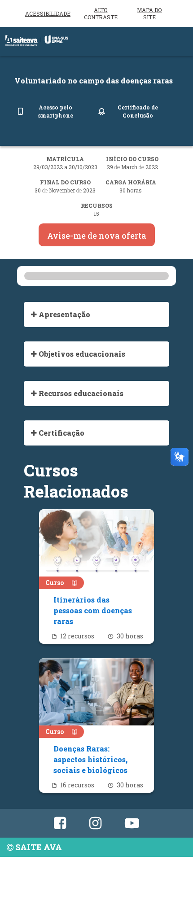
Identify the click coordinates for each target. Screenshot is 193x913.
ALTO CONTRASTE (101, 13)
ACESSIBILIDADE (47, 13)
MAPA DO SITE (149, 13)
